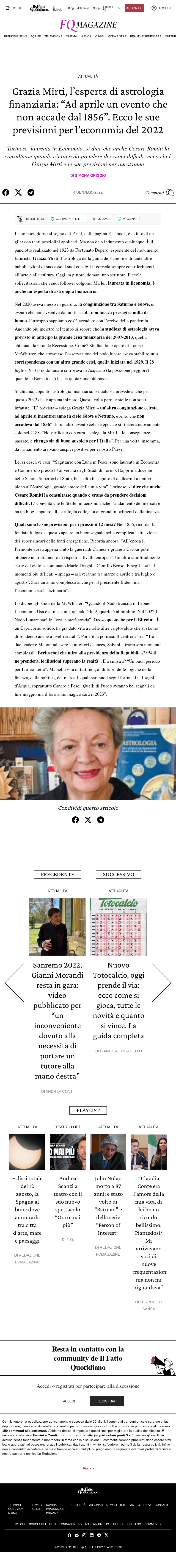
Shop (96, 8)
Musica (85, 36)
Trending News (15, 36)
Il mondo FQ (107, 8)
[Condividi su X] (18, 192)
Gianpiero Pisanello (121, 1051)
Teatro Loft (67, 1127)
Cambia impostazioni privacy (55, 1508)
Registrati (107, 1401)
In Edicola (57, 8)
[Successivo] (161, 982)
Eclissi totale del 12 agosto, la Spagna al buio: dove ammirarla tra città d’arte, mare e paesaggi (27, 1209)
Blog (71, 8)
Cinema (71, 36)
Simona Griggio (90, 176)
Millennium (83, 8)
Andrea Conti (60, 1091)
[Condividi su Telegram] (31, 192)
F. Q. (70, 1240)
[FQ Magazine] (88, 25)
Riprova (88, 1468)
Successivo (118, 874)
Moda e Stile (117, 36)
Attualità (88, 76)
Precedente (57, 874)
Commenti (154, 192)
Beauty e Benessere (145, 36)
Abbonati (134, 8)
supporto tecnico (24, 1453)
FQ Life (36, 36)
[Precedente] (14, 982)
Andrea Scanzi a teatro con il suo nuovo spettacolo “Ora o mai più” (68, 1201)
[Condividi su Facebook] (5, 192)
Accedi (69, 1401)
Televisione (53, 36)
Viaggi (99, 36)
